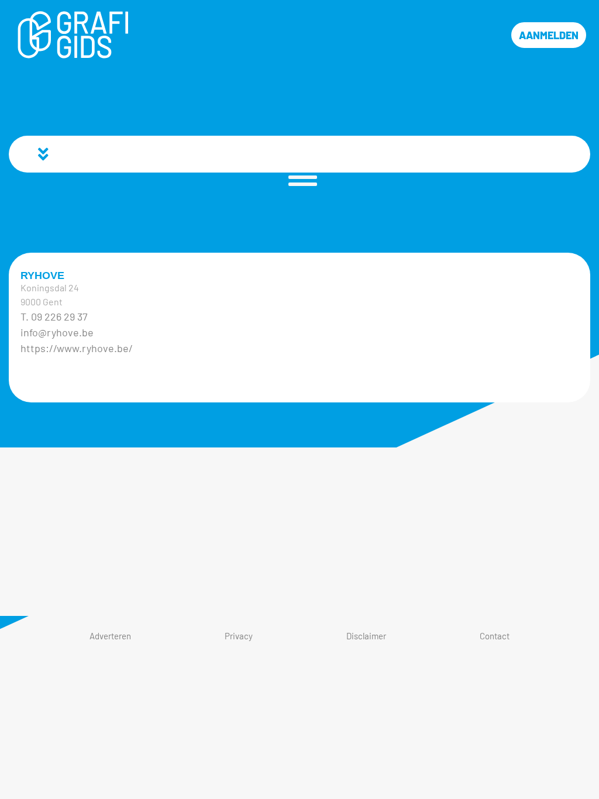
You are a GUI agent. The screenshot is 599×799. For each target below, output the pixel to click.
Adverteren (110, 636)
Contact (495, 636)
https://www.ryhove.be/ (76, 348)
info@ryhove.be (57, 332)
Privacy (239, 636)
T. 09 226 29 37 (54, 316)
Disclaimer (366, 636)
